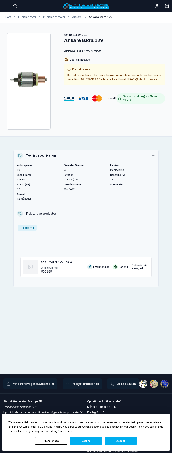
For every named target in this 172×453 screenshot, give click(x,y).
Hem (8, 17)
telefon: (119, 401)
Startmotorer (27, 17)
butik (105, 401)
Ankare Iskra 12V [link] (100, 17)
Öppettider (94, 401)
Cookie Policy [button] (136, 426)
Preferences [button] (65, 431)
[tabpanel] (86, 265)
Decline (86, 441)
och (111, 401)
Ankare (77, 17)
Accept (120, 441)
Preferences (51, 441)
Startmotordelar (54, 17)
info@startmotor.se (143, 79)
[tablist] (27, 228)
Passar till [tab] (27, 227)
